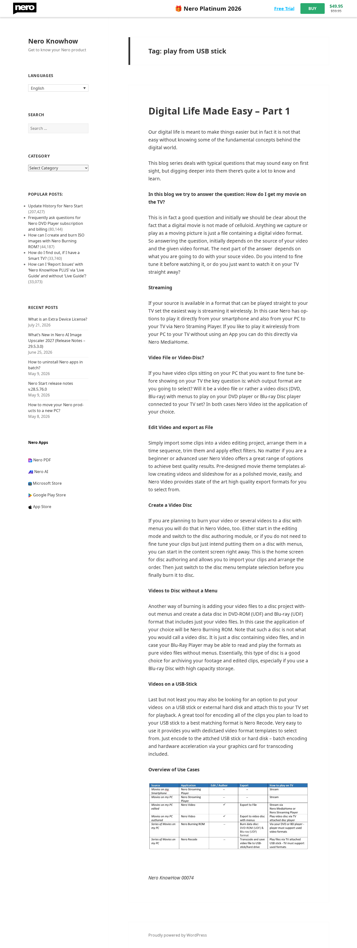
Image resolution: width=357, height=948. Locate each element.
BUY (312, 8)
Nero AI (41, 471)
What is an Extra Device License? (57, 319)
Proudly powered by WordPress (177, 935)
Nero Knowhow (53, 40)
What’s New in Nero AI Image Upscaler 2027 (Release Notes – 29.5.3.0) (56, 340)
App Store (42, 506)
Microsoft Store (47, 483)
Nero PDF (42, 460)
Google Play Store (49, 495)
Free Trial (284, 8)
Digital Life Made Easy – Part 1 (219, 110)
